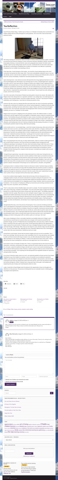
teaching (33, 430)
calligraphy (34, 424)
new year (29, 428)
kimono (6, 428)
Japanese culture (41, 426)
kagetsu (47, 426)
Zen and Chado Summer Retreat (12, 401)
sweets (20, 430)
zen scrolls (26, 432)
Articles (5, 16)
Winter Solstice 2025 (9, 416)
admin (6, 28)
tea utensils (50, 430)
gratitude (29, 426)
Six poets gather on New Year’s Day (13, 410)
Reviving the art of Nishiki (42, 299)
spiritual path (12, 430)
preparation (41, 428)
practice (19, 309)
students (24, 309)
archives (14, 424)
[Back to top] (55, 477)
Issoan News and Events (36, 13)
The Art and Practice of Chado (10, 13)
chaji (48, 424)
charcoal (17, 426)
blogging (30, 424)
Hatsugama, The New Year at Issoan (13, 407)
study (27, 309)
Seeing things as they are (46, 21)
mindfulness (24, 428)
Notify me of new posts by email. (14, 381)
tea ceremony (27, 430)
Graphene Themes (13, 478)
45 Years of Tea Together (10, 404)
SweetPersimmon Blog (24, 13)
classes (15, 309)
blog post (9, 28)
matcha (8, 428)
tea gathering (41, 430)
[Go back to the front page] (29, 6)
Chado (12, 309)
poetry (33, 428)
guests (32, 426)
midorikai (12, 428)
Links (10, 16)
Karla (51, 426)
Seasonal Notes (46, 13)
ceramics (38, 424)
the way (11, 432)
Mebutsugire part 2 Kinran (26, 299)
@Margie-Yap (7, 473)
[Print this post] (53, 28)
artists (18, 424)
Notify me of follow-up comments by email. (17, 379)
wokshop (21, 432)
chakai (7, 426)
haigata (35, 426)
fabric (25, 426)
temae (6, 432)
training (31, 309)
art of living (7, 309)
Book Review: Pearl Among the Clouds (14, 21)
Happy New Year (8, 413)
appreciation (9, 424)
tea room (46, 430)
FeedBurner (32, 456)
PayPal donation (25, 472)
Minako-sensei (18, 428)
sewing (8, 430)
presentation (47, 428)
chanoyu (12, 426)
